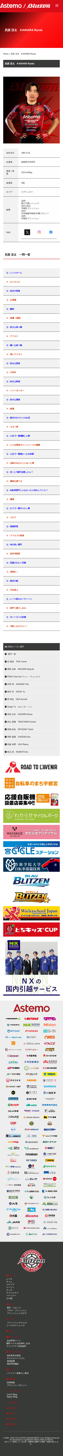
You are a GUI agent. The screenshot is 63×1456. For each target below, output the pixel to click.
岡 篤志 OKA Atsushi (17, 699)
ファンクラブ (12, 1293)
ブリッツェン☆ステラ (16, 1313)
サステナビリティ (16, 1352)
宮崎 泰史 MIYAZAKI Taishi (20, 729)
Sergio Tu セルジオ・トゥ (19, 707)
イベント (10, 1287)
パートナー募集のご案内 (17, 1373)
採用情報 (10, 1382)
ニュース (12, 1275)
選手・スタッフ (13, 1308)
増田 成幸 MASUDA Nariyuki (20, 669)
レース (9, 1279)
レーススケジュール (15, 1325)
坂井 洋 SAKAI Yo (16, 692)
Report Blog (11, 1397)
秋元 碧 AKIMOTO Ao (17, 752)
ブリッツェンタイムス (16, 1322)
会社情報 (12, 1379)
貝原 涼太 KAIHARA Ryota (19, 714)
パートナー (11, 1295)
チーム (9, 1282)
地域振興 (10, 1361)
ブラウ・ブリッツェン (16, 1310)
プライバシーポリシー (16, 1385)
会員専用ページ (13, 1340)
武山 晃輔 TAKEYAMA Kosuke (21, 722)
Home (5, 54)
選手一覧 (11, 654)
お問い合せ (14, 1402)
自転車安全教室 (13, 1355)
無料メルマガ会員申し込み (18, 1343)
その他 (9, 1298)
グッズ (9, 1290)
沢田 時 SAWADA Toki (18, 684)
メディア (10, 1284)
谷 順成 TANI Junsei (17, 661)
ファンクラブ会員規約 (16, 1346)
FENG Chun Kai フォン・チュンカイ (23, 676)
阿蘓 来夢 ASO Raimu (17, 744)
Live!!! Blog (11, 1394)
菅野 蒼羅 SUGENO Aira (18, 737)
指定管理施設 (12, 1364)
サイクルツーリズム (15, 1358)
